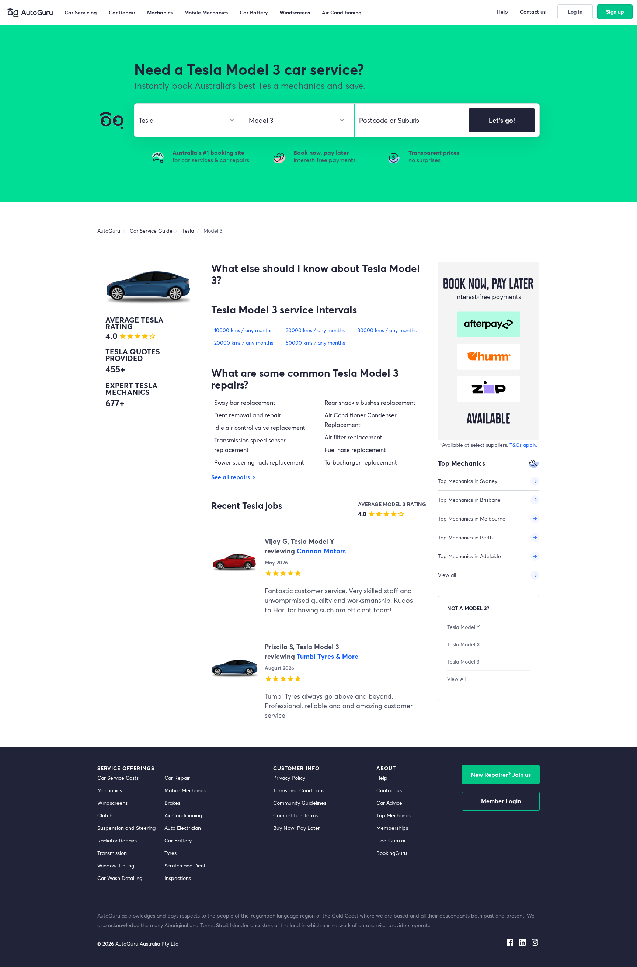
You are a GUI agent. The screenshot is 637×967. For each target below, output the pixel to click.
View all (447, 574)
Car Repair (122, 12)
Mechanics (160, 12)
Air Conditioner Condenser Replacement (360, 419)
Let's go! (502, 120)
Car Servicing (81, 12)
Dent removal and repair (247, 415)
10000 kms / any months (243, 330)
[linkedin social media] (522, 941)
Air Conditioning (342, 12)
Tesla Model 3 (463, 661)
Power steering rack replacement (259, 462)
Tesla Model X (463, 644)
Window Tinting (115, 865)
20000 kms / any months (243, 342)
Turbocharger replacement (360, 462)
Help (381, 777)
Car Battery (254, 12)
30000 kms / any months (315, 330)
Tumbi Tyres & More (327, 656)
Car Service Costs (118, 777)
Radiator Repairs (117, 840)
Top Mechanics (393, 815)
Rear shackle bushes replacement (369, 402)
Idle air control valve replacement (259, 427)
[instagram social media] (535, 941)
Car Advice (389, 802)
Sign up (615, 11)
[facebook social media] (510, 941)
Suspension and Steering (126, 827)
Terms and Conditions (298, 790)
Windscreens (294, 12)
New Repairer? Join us (501, 774)
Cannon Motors (321, 550)
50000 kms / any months (315, 342)
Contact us (533, 11)
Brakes (172, 802)
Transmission (112, 852)
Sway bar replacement (244, 402)
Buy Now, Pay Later (296, 827)
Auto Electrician (182, 827)
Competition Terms (295, 815)
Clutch (104, 815)
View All (456, 678)
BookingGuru (391, 852)
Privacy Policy (289, 777)
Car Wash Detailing (119, 877)
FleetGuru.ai (390, 840)
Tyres (170, 852)
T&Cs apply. (523, 444)
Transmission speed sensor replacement (250, 444)
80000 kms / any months (387, 330)
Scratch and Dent (185, 865)
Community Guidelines (299, 802)
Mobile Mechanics (206, 12)
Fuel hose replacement (355, 449)
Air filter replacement (353, 437)
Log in (575, 11)
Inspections (177, 877)
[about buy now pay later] (489, 351)
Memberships (392, 827)
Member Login (501, 801)
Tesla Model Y (463, 626)
